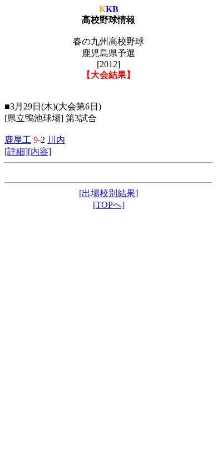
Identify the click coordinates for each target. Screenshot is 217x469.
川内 (56, 139)
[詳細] (16, 151)
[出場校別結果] (108, 193)
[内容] (39, 151)
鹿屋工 (17, 139)
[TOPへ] (109, 204)
